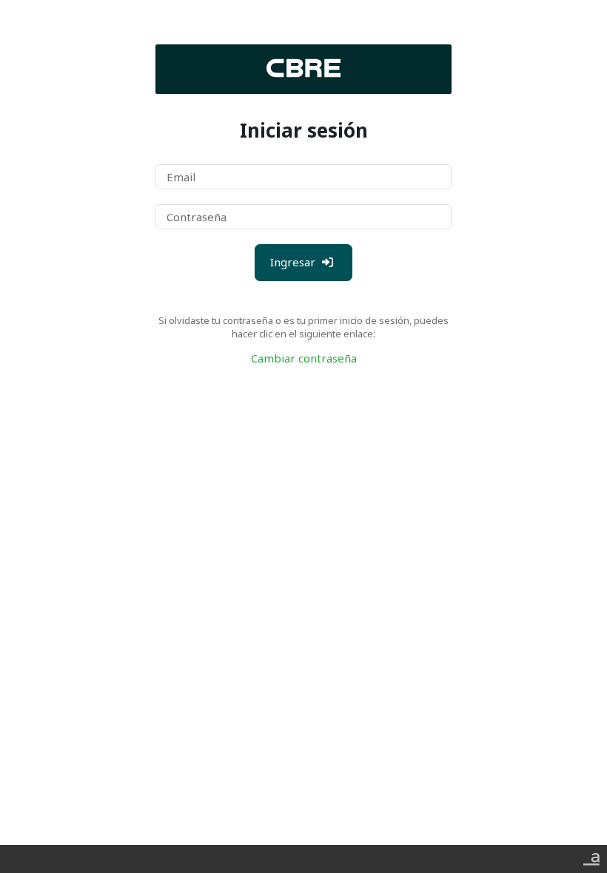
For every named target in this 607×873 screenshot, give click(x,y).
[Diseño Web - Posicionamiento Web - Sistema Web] (591, 856)
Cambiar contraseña (304, 358)
